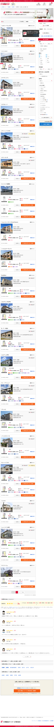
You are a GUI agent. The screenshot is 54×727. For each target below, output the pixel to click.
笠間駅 (11, 675)
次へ (23, 592)
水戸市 (27, 667)
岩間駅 (7, 675)
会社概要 (51, 720)
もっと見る (27, 656)
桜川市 (23, 667)
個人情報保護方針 (45, 720)
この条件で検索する (46, 124)
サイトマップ (34, 720)
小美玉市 (32, 667)
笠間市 (7, 667)
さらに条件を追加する (45, 117)
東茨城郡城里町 (13, 667)
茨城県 (3, 667)
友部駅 (19, 675)
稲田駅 (3, 675)
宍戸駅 (15, 675)
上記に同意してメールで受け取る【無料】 (27, 690)
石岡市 (19, 667)
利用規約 (39, 720)
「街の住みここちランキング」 (13, 607)
